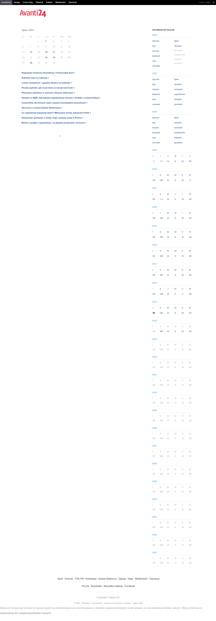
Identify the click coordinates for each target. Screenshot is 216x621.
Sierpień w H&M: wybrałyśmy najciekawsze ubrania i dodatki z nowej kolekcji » (61, 98)
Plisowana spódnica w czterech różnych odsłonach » (48, 93)
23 (46, 57)
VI (190, 175)
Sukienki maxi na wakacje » (35, 78)
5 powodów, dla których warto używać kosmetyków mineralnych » (55, 103)
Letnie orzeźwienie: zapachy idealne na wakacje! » (47, 83)
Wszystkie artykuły (113, 586)
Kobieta (49, 2)
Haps (130, 578)
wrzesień (178, 89)
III (168, 175)
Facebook (129, 586)
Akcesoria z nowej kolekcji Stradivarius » (42, 108)
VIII (161, 180)
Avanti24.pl (6, 2)
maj (154, 61)
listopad (177, 99)
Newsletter (96, 586)
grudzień (178, 104)
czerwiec (156, 66)
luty (153, 46)
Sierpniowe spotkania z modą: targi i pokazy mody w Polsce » (52, 118)
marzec (155, 51)
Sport (60, 578)
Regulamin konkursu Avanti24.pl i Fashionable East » (48, 73)
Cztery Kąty (28, 2)
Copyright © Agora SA (108, 597)
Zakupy (17, 2)
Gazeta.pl (72, 2)
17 (54, 52)
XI (183, 161)
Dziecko (69, 578)
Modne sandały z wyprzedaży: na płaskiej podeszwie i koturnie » (54, 123)
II (160, 175)
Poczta (201, 2)
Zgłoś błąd (138, 603)
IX (168, 161)
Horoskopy (91, 578)
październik (179, 94)
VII (154, 180)
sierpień (178, 46)
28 (31, 63)
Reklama (86, 603)
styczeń (155, 41)
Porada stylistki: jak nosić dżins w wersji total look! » (48, 88)
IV (175, 156)
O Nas (77, 603)
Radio (208, 2)
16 (46, 52)
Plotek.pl (39, 2)
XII (190, 161)
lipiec (176, 41)
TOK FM (79, 578)
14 (31, 52)
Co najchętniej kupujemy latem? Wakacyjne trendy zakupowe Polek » (56, 113)
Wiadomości (60, 2)
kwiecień (156, 56)
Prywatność (97, 603)
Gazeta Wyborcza (107, 578)
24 (54, 57)
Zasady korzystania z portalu (117, 603)
